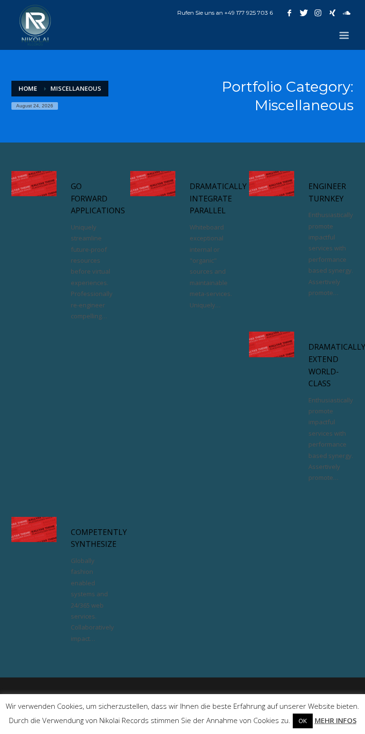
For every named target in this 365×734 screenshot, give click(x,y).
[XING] (332, 13)
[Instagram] (318, 13)
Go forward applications (98, 198)
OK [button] (302, 720)
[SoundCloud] (346, 13)
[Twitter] (304, 13)
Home (28, 88)
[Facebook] (289, 13)
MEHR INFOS (335, 720)
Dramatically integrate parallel (218, 198)
